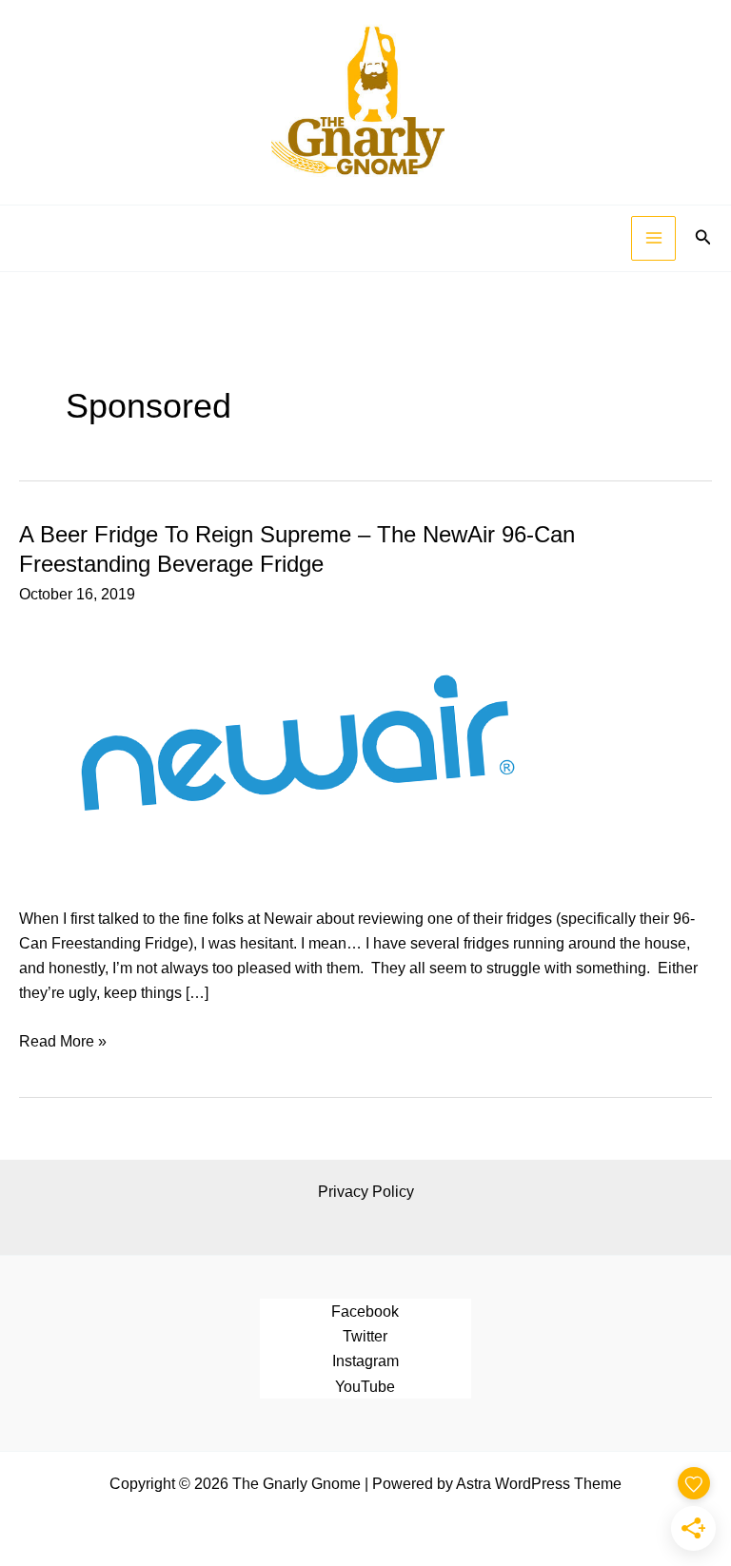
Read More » (63, 1042)
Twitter (365, 1335)
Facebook (365, 1311)
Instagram (365, 1360)
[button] (703, 237)
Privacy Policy (366, 1191)
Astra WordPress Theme (539, 1483)
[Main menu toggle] (653, 238)
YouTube (365, 1386)
